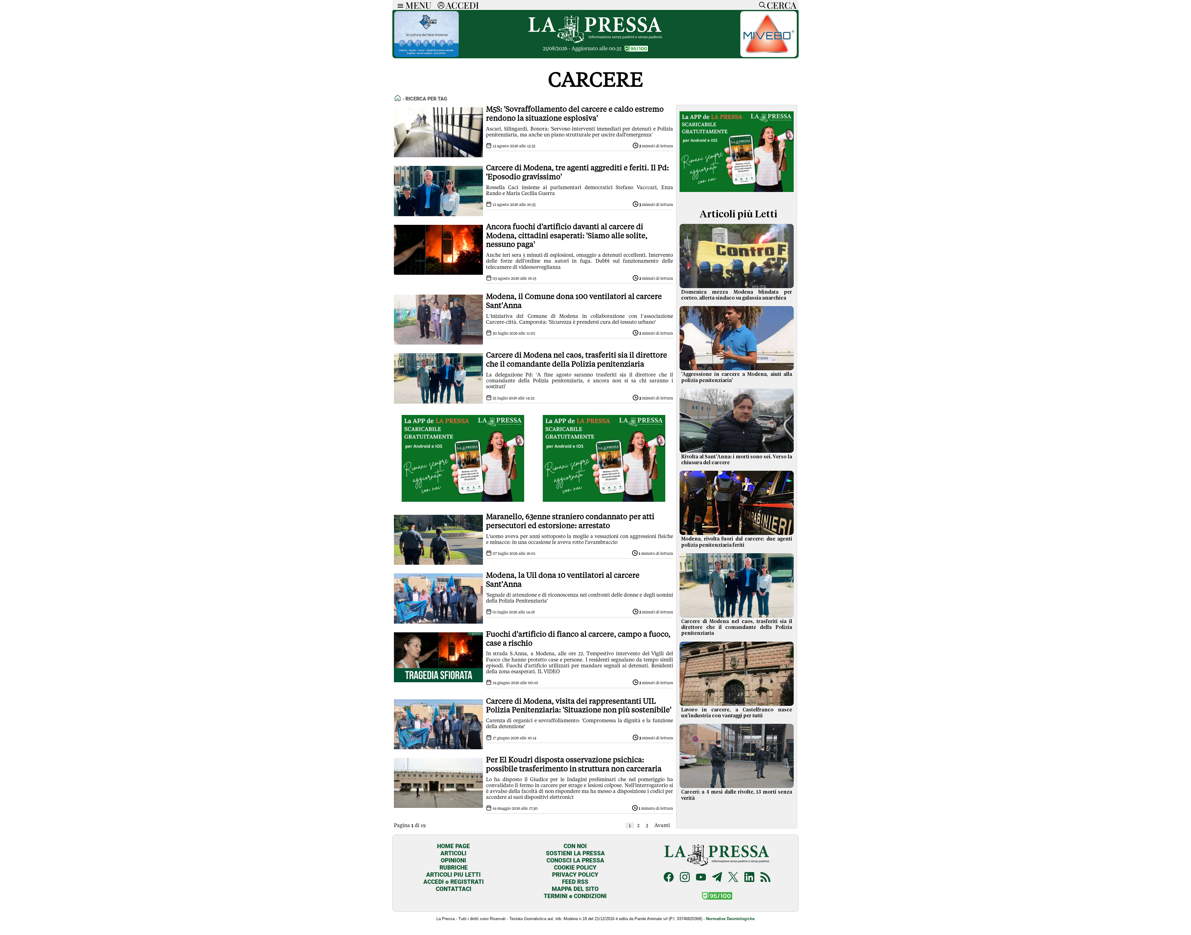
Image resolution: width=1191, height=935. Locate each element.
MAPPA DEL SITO (575, 889)
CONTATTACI (453, 889)
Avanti (662, 825)
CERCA (781, 5)
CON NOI (575, 846)
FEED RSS (575, 881)
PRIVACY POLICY (575, 874)
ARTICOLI (453, 853)
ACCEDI (462, 5)
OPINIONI (453, 860)
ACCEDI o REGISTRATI (453, 881)
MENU (418, 5)
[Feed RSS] (765, 878)
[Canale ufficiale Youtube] (701, 878)
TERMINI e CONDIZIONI (575, 896)
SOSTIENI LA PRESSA (575, 853)
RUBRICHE (453, 867)
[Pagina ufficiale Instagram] (685, 878)
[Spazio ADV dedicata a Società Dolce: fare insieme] (426, 55)
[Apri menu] (399, 5)
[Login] (441, 5)
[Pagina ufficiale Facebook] (669, 878)
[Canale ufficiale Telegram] (717, 878)
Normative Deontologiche (730, 918)
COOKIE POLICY (575, 867)
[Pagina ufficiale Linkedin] (749, 878)
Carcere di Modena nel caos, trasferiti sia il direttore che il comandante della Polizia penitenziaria (736, 627)
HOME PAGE (453, 846)
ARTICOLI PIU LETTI (453, 874)
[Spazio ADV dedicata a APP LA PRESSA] (463, 500)
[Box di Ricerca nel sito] (760, 5)
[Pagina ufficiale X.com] (733, 878)
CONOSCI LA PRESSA (575, 860)
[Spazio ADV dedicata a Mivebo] (768, 55)
